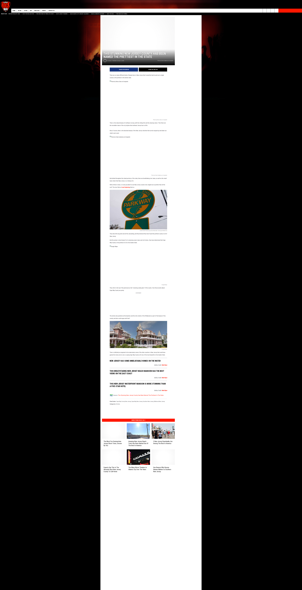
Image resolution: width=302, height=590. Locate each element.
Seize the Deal (110, 13)
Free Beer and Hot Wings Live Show (45, 13)
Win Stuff (37, 10)
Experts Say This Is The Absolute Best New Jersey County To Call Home (112, 469)
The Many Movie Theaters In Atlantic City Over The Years (137, 468)
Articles (118, 404)
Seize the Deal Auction (28, 13)
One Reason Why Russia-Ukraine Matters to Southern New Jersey (162, 469)
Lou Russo (109, 60)
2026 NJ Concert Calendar (97, 13)
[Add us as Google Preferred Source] (269, 11)
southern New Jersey (148, 401)
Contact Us (51, 10)
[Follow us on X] (276, 11)
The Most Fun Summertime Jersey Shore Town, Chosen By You (113, 443)
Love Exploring (125, 187)
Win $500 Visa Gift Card (14, 13)
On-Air (19, 10)
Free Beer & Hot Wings (121, 13)
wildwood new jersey (159, 401)
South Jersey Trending (62, 13)
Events (44, 10)
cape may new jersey (136, 401)
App (31, 10)
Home (14, 10)
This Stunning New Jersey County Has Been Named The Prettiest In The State (141, 395)
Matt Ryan (164, 365)
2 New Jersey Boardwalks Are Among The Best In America (162, 442)
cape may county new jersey (123, 401)
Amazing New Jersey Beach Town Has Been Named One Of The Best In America (138, 443)
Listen (25, 10)
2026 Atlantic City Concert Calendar (79, 13)
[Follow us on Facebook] (272, 11)
